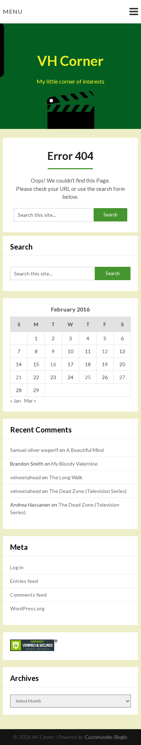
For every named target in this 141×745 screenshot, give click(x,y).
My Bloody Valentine (74, 464)
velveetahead (25, 477)
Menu (12, 11)
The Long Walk (65, 477)
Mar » (30, 401)
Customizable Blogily (106, 737)
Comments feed (28, 595)
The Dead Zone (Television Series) (88, 491)
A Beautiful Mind (85, 450)
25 (88, 377)
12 (105, 351)
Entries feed (24, 581)
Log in (17, 567)
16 (53, 364)
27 (122, 377)
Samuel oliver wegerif (34, 450)
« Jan (15, 401)
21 (19, 377)
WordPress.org (27, 608)
